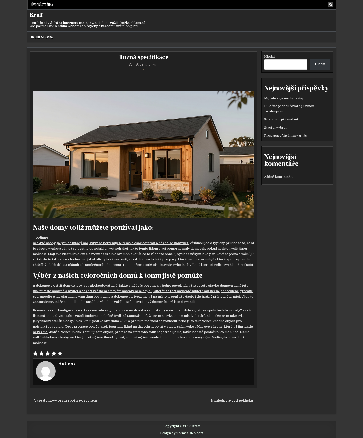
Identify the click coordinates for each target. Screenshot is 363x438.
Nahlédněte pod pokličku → (234, 400)
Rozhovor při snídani (281, 119)
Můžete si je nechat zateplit (286, 98)
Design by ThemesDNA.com (181, 433)
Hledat (269, 56)
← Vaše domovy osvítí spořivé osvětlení (63, 400)
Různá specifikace (143, 57)
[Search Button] (330, 4)
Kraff (36, 14)
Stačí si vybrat (275, 127)
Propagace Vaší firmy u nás (285, 135)
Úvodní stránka (42, 4)
